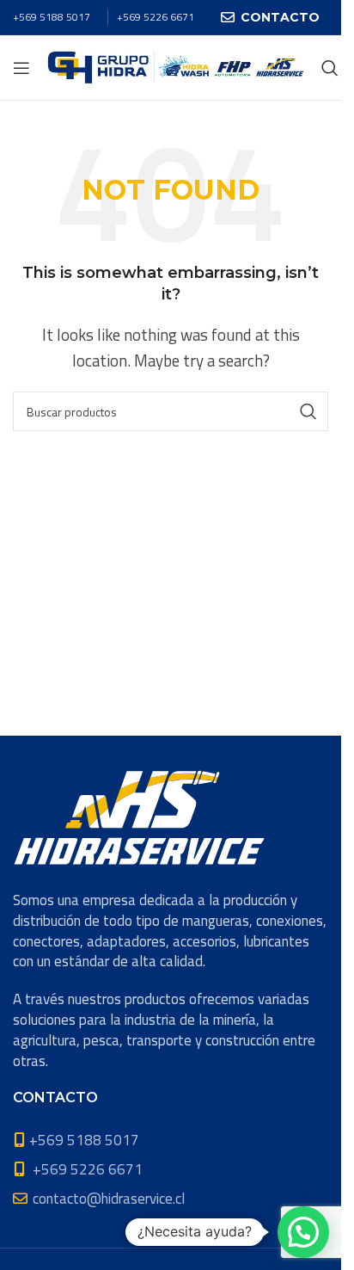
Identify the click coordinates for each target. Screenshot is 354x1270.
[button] (303, 1232)
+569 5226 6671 (155, 17)
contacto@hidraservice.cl (109, 1198)
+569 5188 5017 (51, 17)
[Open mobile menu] (21, 68)
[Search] (330, 68)
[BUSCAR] (308, 411)
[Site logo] (175, 66)
